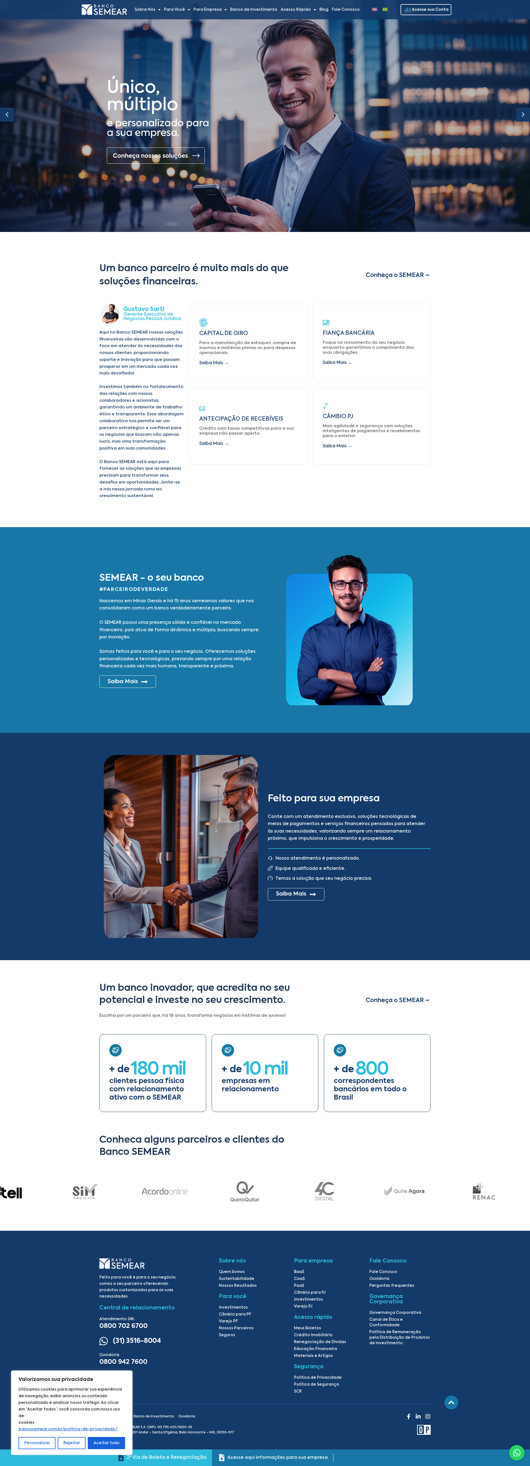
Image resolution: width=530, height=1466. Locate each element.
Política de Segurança (316, 1384)
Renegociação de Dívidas (320, 1342)
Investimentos (233, 1307)
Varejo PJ (303, 1306)
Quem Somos (232, 1272)
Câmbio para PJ (310, 1293)
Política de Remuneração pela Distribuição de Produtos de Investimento (399, 1337)
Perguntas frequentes (391, 1286)
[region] (71, 1412)
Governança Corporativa (395, 1313)
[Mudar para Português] (385, 10)
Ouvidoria (379, 1279)
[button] (523, 114)
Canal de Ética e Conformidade (386, 1322)
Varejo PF (228, 1321)
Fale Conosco (346, 10)
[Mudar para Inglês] (374, 10)
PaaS (299, 1286)
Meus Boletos (307, 1328)
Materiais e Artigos (313, 1356)
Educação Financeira (315, 1349)
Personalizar (37, 1443)
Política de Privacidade (318, 1378)
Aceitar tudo (107, 1443)
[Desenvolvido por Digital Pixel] (362, 1430)
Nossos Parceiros (236, 1328)
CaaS (299, 1279)
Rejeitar (71, 1443)
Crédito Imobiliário (313, 1335)
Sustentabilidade (236, 1279)
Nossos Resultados (238, 1286)
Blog (323, 10)
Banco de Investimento (253, 10)
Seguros (227, 1335)
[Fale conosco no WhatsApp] (516, 1452)
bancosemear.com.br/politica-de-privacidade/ (68, 1429)
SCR (298, 1391)
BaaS (299, 1272)
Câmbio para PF (235, 1314)
